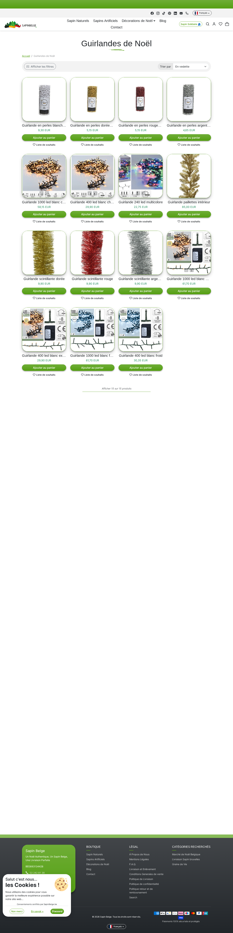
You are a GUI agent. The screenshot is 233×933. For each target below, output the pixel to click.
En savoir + (37, 911)
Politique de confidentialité (144, 883)
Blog (162, 21)
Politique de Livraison (141, 879)
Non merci (17, 911)
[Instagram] (158, 13)
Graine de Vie (179, 864)
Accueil (26, 55)
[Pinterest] (169, 13)
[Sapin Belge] (20, 24)
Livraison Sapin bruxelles (186, 859)
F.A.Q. (132, 864)
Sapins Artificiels (105, 21)
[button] (207, 24)
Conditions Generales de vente (146, 874)
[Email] (181, 13)
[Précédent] (41, 193)
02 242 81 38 (37, 872)
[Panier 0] (227, 24)
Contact (116, 27)
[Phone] (187, 13)
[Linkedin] (175, 13)
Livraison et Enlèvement (142, 869)
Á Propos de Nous (139, 854)
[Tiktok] (164, 13)
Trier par (165, 66)
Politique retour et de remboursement (141, 890)
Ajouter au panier (44, 137)
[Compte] (214, 24)
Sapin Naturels (78, 21)
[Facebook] (152, 13)
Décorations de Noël (97, 864)
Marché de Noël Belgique (186, 854)
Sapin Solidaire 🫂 (191, 24)
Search (133, 897)
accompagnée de (107, 727)
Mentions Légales (139, 859)
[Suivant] (47, 193)
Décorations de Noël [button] (137, 21)
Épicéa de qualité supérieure (72, 806)
